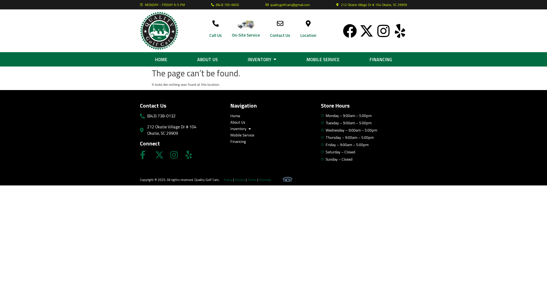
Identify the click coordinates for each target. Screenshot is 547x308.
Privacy (240, 179)
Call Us (215, 35)
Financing (380, 59)
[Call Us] (215, 23)
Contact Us (280, 35)
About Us (207, 59)
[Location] (308, 23)
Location (308, 35)
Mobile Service (323, 59)
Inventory (259, 59)
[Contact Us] (280, 23)
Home (161, 59)
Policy (228, 179)
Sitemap (265, 179)
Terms (252, 179)
